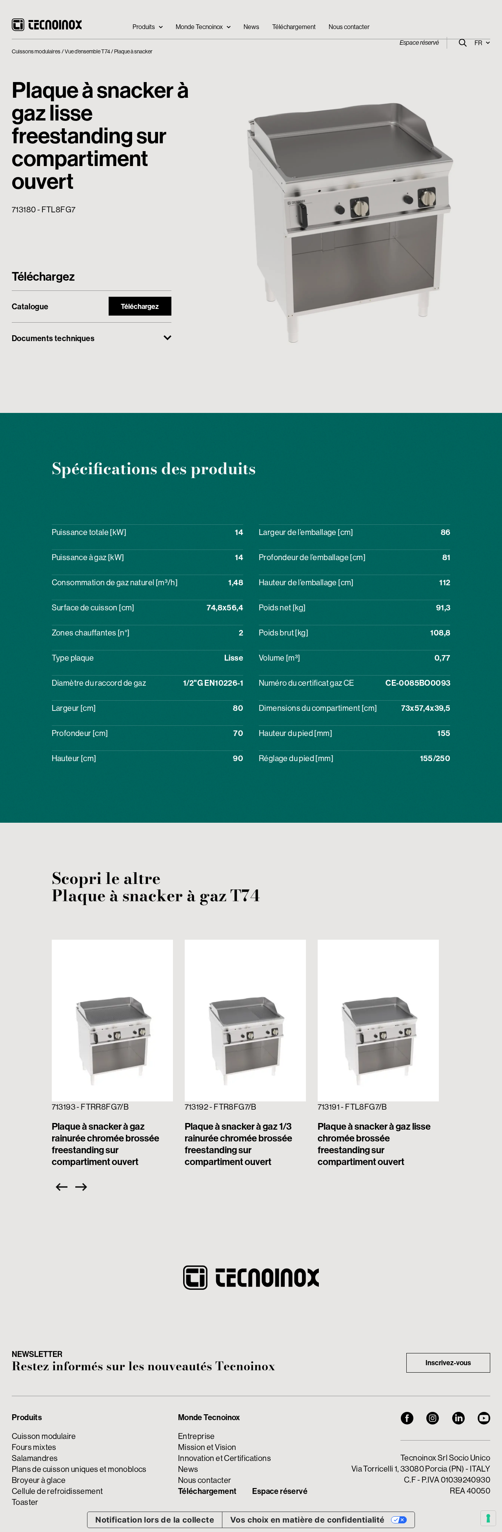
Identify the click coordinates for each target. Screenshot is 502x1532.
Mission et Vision (207, 1447)
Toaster (25, 1502)
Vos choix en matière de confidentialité (307, 1520)
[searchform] (463, 43)
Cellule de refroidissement (57, 1491)
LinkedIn (458, 1418)
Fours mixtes (34, 1447)
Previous (59, 1187)
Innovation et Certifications (224, 1458)
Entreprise (196, 1436)
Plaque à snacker (133, 51)
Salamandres (35, 1458)
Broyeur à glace (38, 1480)
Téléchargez (140, 306)
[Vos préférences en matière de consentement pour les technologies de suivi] (488, 1518)
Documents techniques (53, 338)
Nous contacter (349, 27)
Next (83, 1187)
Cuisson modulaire (44, 1436)
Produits (144, 27)
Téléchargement (294, 27)
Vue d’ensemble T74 (87, 51)
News (251, 27)
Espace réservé (419, 42)
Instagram (432, 1418)
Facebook (407, 1418)
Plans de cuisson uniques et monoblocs (79, 1469)
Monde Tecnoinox (199, 27)
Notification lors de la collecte (154, 1520)
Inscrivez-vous (448, 1362)
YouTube (484, 1418)
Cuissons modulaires (36, 51)
